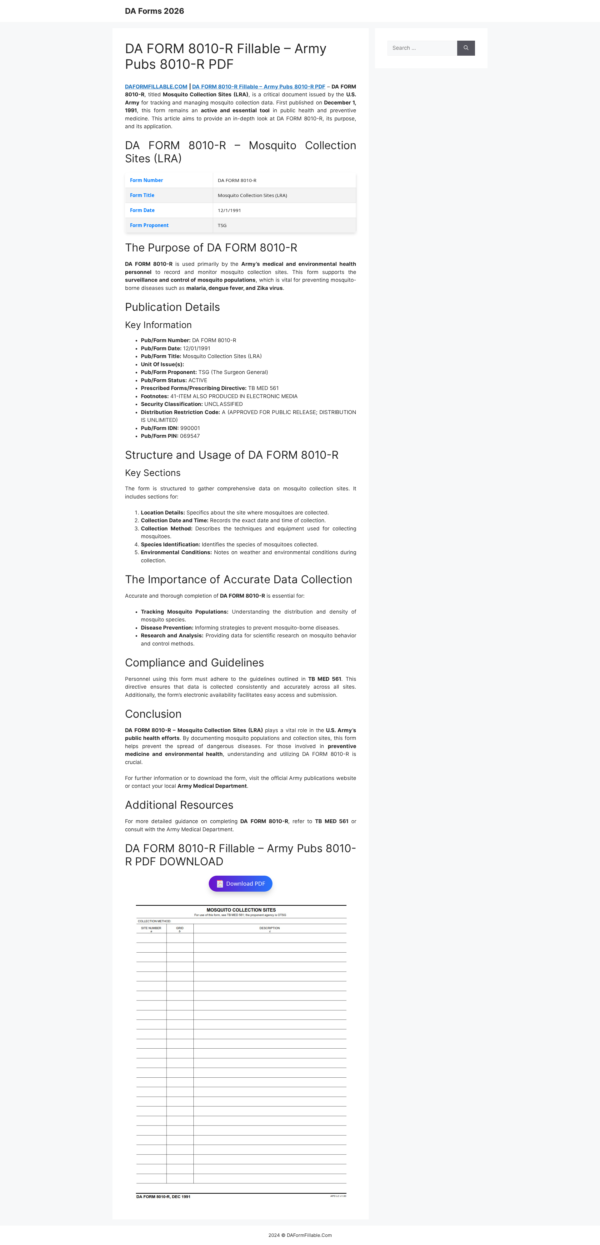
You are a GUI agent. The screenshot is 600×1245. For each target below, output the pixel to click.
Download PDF (245, 883)
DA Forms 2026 (154, 11)
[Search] (466, 48)
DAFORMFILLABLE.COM (156, 87)
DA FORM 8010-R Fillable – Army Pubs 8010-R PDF (258, 87)
